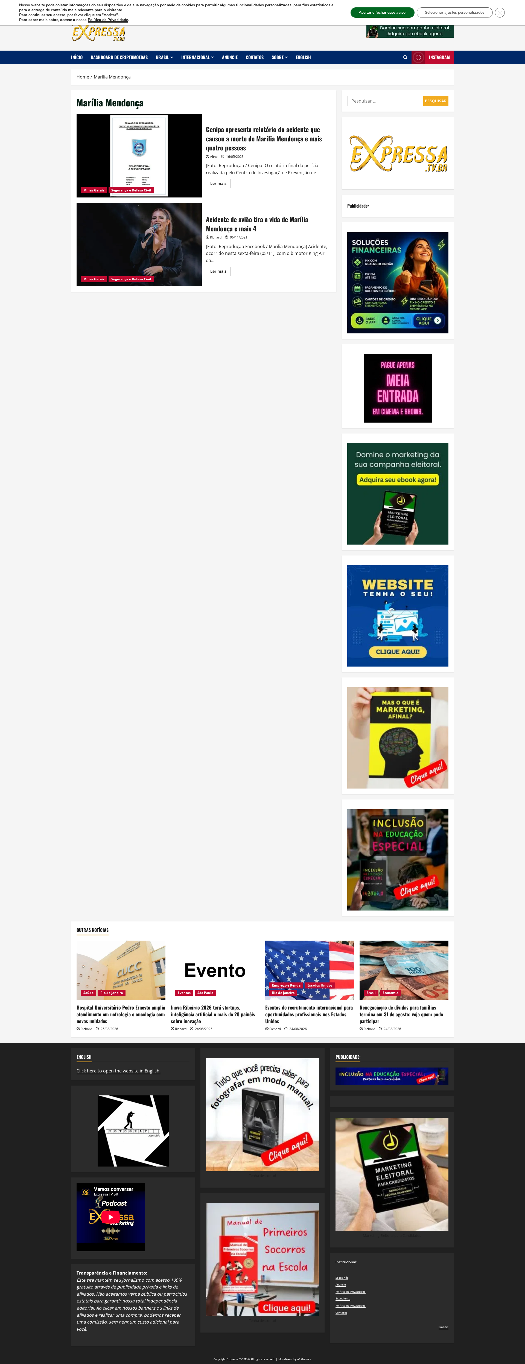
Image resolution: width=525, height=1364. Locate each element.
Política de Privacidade (351, 1291)
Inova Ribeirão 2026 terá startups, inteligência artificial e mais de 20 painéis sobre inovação (213, 1014)
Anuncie (230, 57)
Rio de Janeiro (111, 992)
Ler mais (220, 184)
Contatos (255, 57)
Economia (390, 992)
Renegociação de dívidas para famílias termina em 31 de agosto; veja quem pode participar (401, 1014)
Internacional (195, 57)
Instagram (439, 57)
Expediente (343, 1298)
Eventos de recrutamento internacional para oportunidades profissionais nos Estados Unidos (309, 1014)
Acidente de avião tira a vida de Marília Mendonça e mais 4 (139, 244)
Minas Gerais (93, 190)
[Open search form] (405, 57)
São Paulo (205, 992)
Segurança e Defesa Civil (131, 190)
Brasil (162, 57)
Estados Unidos (319, 985)
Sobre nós (342, 1277)
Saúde (88, 992)
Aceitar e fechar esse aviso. (382, 12)
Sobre (278, 57)
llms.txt (443, 1327)
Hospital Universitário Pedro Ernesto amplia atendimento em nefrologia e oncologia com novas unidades (121, 1014)
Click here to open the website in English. (119, 1071)
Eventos (184, 992)
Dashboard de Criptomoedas (119, 57)
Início (77, 57)
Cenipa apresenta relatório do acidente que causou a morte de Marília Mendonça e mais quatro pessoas (139, 155)
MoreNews (285, 1359)
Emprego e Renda (286, 985)
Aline (214, 156)
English (303, 57)
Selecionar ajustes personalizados (455, 12)
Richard (215, 237)
